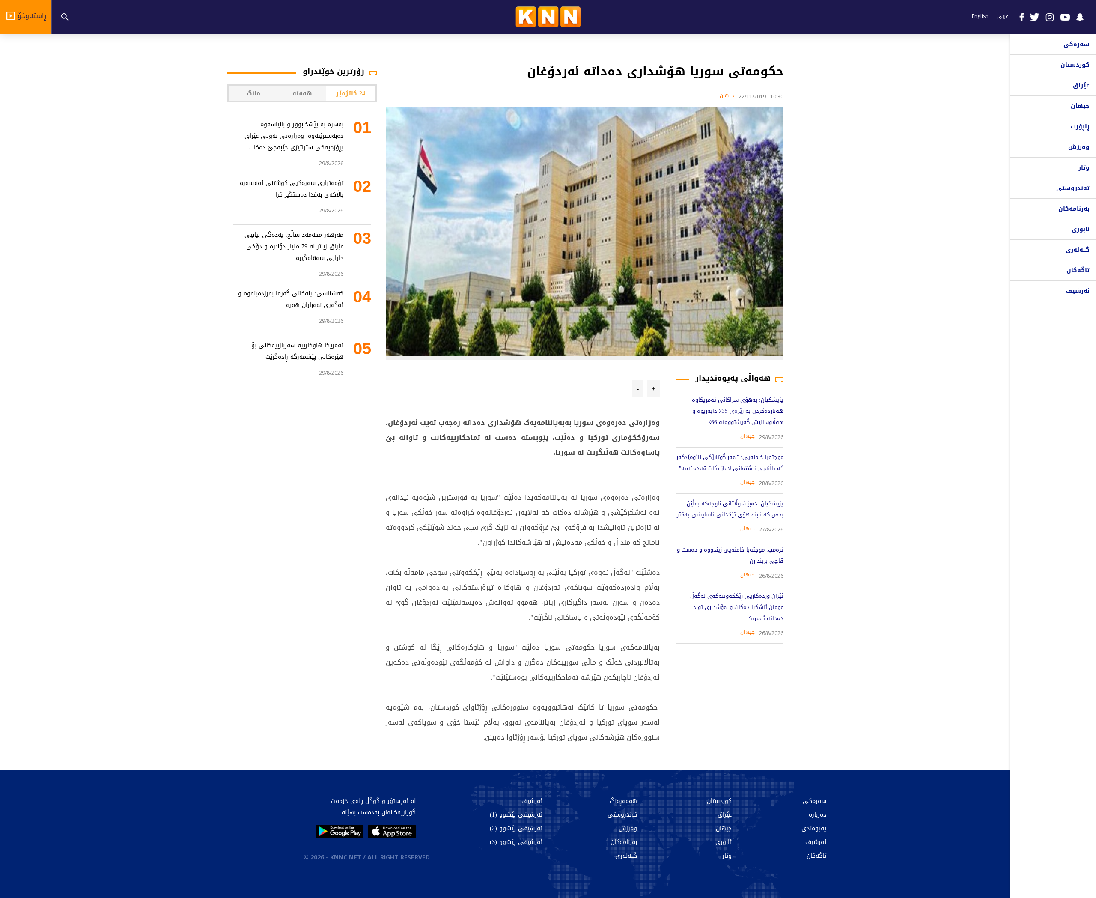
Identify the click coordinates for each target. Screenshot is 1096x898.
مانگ (253, 93)
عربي (1002, 16)
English (980, 16)
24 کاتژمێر (350, 93)
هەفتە (302, 93)
